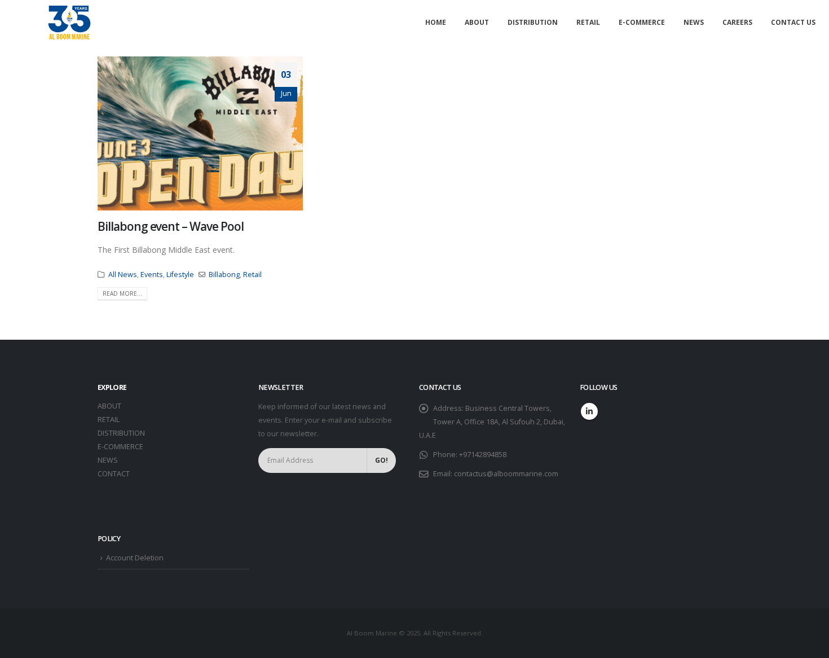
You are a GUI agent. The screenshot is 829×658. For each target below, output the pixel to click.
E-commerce (642, 22)
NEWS (108, 460)
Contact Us (793, 22)
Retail (588, 22)
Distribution (533, 22)
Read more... (122, 293)
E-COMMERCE (120, 446)
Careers (737, 22)
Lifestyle (180, 274)
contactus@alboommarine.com (506, 474)
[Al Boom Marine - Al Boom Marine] (69, 23)
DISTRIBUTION (121, 433)
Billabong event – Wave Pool (171, 226)
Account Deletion (135, 558)
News (694, 22)
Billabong (224, 274)
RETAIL (109, 419)
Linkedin (589, 411)
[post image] (200, 133)
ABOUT (109, 406)
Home (435, 22)
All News (122, 274)
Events (151, 274)
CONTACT (114, 474)
